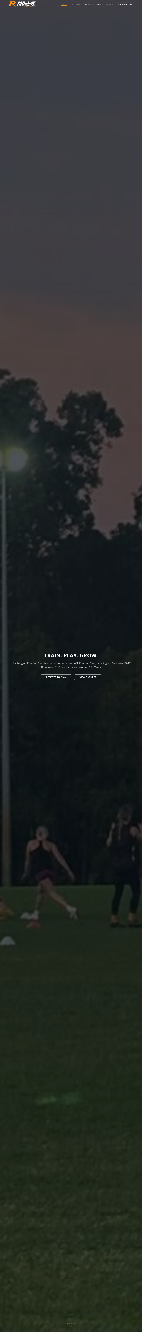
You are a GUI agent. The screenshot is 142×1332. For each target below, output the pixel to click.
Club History (88, 4)
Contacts (99, 4)
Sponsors (109, 4)
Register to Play (56, 677)
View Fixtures (88, 677)
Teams (71, 4)
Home (63, 4)
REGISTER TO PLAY (125, 4)
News (78, 4)
